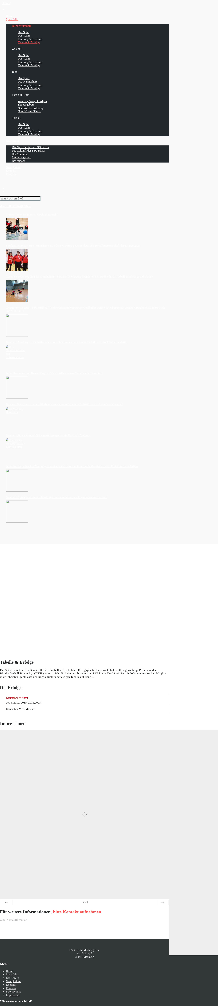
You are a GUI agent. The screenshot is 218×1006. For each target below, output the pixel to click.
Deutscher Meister (17, 697)
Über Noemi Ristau (29, 111)
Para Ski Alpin (20, 94)
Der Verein (12, 140)
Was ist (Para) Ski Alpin (32, 101)
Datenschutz (13, 991)
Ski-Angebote (26, 104)
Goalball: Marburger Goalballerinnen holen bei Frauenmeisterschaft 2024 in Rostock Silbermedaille (66, 342)
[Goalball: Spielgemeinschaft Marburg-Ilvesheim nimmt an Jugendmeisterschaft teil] (17, 511)
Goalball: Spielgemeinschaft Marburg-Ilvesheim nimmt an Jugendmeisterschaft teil (56, 497)
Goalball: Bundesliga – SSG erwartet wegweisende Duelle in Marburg (48, 435)
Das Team (24, 35)
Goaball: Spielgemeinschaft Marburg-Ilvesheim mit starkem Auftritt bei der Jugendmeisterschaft (64, 404)
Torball (16, 117)
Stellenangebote (21, 157)
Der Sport (24, 78)
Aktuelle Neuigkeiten (15, 206)
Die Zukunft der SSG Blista (28, 150)
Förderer (11, 174)
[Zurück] (6, 902)
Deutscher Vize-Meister (20, 708)
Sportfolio (12, 19)
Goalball (17, 48)
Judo (14, 71)
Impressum (12, 995)
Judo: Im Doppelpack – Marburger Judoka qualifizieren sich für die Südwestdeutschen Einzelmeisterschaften (72, 466)
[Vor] (162, 902)
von (84, 902)
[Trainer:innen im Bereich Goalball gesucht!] (17, 229)
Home (9, 16)
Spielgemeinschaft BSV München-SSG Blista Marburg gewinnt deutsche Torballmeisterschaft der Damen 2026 (73, 245)
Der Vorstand (20, 154)
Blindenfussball (21, 25)
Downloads (18, 160)
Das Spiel (23, 32)
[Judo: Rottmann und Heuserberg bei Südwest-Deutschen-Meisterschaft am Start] (17, 387)
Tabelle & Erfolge (29, 42)
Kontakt (11, 170)
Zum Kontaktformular (13, 919)
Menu (6, 3)
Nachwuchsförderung (30, 108)
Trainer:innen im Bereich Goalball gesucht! (32, 214)
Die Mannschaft (27, 81)
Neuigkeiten (13, 167)
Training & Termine (30, 39)
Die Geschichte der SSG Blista (30, 147)
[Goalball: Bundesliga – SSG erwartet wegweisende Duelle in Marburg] (17, 449)
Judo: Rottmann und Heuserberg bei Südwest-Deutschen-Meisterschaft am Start (54, 373)
